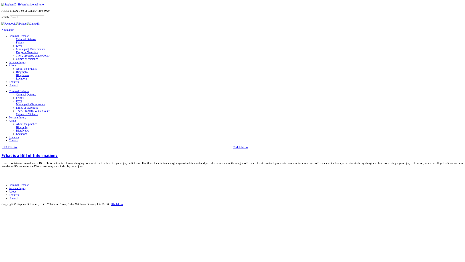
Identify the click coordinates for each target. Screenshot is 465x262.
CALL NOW (240, 147)
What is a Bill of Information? (29, 155)
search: (5, 17)
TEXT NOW (9, 147)
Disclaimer (117, 204)
